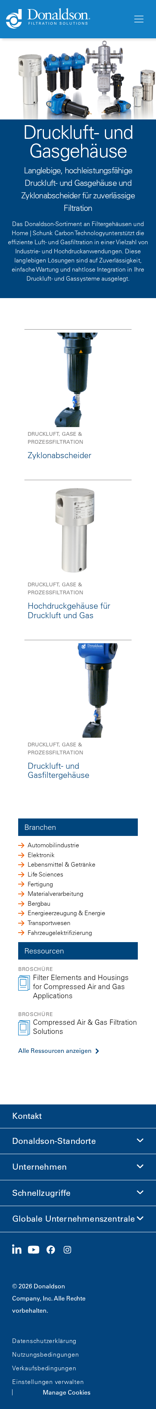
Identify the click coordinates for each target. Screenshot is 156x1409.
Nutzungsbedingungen (45, 1354)
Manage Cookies (66, 1392)
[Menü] (138, 19)
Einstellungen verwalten (48, 1381)
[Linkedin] (20, 1250)
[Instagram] (70, 1250)
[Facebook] (53, 1250)
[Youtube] (37, 1250)
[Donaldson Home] (66, 19)
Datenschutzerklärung (44, 1341)
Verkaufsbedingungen (44, 1368)
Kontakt (27, 1116)
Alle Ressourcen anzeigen (55, 1050)
